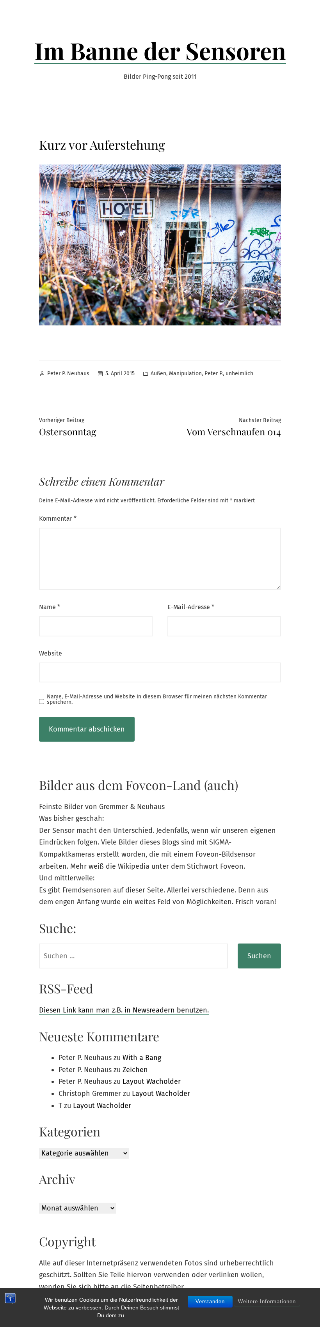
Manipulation (185, 373)
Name (49, 607)
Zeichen (135, 1069)
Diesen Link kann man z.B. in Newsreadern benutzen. (124, 1010)
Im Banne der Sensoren (160, 50)
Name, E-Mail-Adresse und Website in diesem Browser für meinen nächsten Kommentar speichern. (157, 699)
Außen (158, 373)
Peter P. (213, 373)
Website (50, 653)
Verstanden (210, 1301)
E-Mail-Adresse (190, 607)
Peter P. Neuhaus (68, 373)
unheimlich (239, 373)
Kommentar (57, 518)
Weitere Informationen (267, 1301)
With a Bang (142, 1057)
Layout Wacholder (152, 1081)
